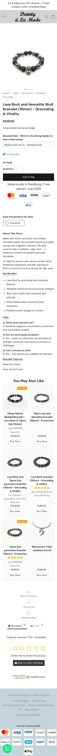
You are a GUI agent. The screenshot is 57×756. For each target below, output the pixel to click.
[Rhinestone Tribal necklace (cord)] (42, 531)
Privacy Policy (39, 700)
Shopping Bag (28, 617)
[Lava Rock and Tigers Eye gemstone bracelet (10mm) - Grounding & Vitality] (15, 461)
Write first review (30, 663)
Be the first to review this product (28, 655)
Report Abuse (32, 709)
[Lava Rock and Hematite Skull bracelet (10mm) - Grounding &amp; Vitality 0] (28, 61)
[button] (28, 16)
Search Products (28, 596)
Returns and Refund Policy (41, 705)
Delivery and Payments (14, 705)
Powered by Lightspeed (28, 714)
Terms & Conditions (20, 700)
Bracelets (28, 93)
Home (6, 93)
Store (16, 93)
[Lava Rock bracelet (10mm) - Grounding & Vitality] (42, 461)
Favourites (28, 606)
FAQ (20, 709)
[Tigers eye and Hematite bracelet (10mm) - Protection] (42, 397)
